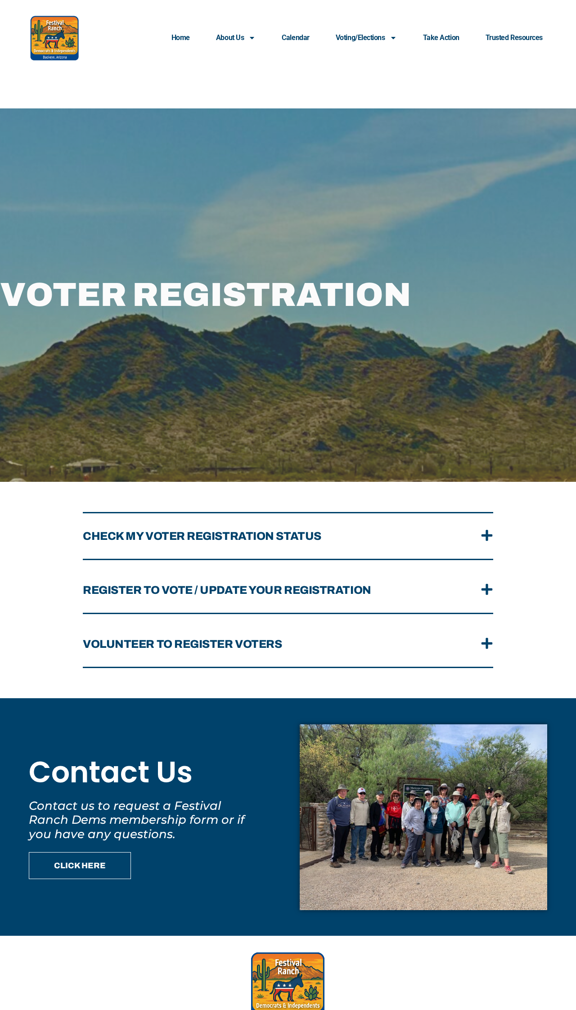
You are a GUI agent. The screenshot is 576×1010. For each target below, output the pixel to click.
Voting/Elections (360, 37)
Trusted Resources (514, 37)
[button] (288, 536)
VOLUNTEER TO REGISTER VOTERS (182, 644)
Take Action (441, 37)
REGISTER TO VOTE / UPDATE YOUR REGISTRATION (227, 590)
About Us (230, 37)
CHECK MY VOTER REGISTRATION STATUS (202, 536)
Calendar (295, 37)
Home (180, 37)
